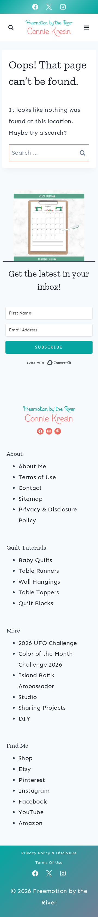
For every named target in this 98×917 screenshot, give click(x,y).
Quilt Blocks (36, 603)
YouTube (31, 812)
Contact (30, 488)
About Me (32, 466)
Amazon (31, 823)
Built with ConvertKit (71, 363)
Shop (26, 758)
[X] (49, 7)
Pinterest (32, 780)
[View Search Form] (11, 27)
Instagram (34, 790)
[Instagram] (63, 7)
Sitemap (30, 498)
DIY (24, 718)
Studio (28, 697)
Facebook (33, 801)
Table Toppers (39, 592)
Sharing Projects (42, 707)
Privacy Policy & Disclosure (49, 853)
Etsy (25, 769)
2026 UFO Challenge (48, 643)
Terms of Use (37, 477)
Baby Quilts (35, 560)
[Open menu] (86, 27)
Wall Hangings (39, 581)
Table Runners (39, 570)
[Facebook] (35, 7)
